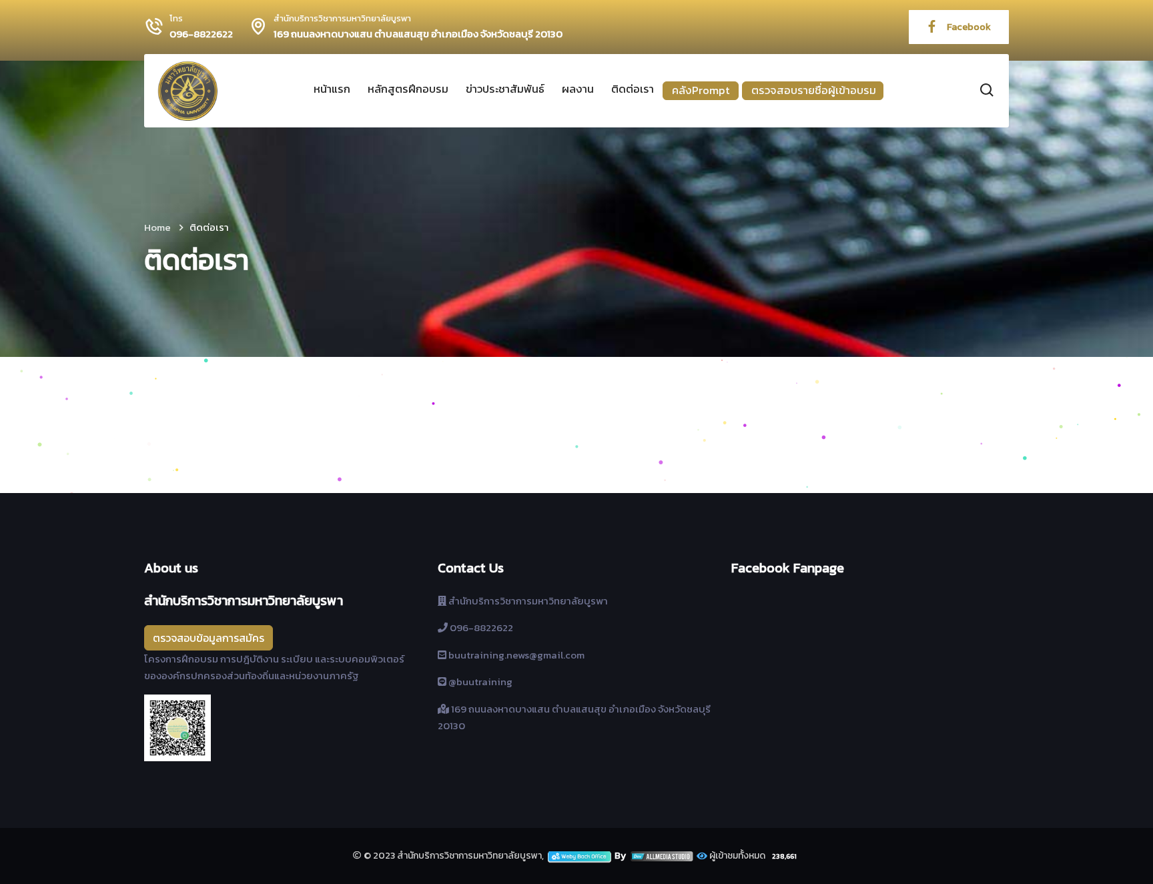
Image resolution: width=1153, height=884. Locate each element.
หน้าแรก (332, 89)
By (621, 856)
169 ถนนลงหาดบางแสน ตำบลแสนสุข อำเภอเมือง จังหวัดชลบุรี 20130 (418, 34)
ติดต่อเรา (632, 89)
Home (157, 227)
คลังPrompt (700, 90)
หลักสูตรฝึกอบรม (408, 89)
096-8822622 (201, 34)
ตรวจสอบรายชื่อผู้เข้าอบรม (813, 90)
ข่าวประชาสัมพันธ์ (505, 89)
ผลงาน (578, 89)
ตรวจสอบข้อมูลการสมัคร (208, 638)
